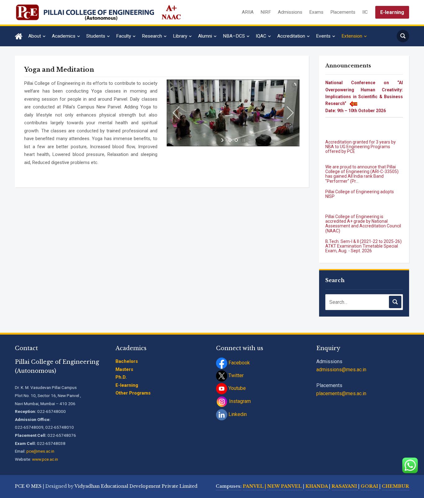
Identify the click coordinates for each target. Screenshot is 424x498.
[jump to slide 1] (230, 140)
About (34, 36)
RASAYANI (345, 486)
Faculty (123, 36)
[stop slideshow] (243, 140)
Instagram (239, 401)
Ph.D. (121, 377)
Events (323, 36)
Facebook (238, 363)
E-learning (392, 12)
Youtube (236, 388)
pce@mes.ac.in (40, 451)
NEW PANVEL (285, 486)
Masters (124, 369)
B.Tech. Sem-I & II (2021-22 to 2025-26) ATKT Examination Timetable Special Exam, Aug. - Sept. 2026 (363, 237)
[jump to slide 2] (236, 140)
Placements (342, 12)
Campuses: (228, 486)
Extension (351, 36)
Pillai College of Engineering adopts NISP (359, 185)
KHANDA (317, 486)
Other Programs (133, 393)
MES (36, 486)
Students (95, 36)
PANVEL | (254, 486)
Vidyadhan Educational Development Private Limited (135, 486)
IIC (365, 12)
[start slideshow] (223, 140)
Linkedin (237, 414)
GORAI (370, 486)
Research (152, 36)
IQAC (261, 36)
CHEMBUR (395, 486)
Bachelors (126, 361)
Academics (63, 36)
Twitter (235, 375)
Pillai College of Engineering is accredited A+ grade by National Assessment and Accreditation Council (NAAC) (363, 215)
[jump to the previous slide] (176, 113)
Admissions (290, 12)
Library (180, 36)
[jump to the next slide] (290, 113)
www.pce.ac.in (45, 459)
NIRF (265, 12)
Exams (316, 12)
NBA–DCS (234, 36)
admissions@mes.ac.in (341, 369)
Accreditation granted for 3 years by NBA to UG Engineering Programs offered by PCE (360, 138)
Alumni (205, 36)
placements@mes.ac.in (341, 393)
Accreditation (291, 36)
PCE (20, 486)
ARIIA (248, 12)
